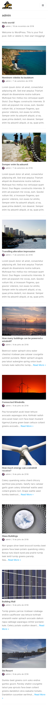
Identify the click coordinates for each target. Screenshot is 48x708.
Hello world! (8, 22)
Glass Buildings (10, 536)
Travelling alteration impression (18, 251)
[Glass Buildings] (24, 518)
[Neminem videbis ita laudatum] (24, 60)
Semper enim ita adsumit (15, 164)
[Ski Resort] (24, 653)
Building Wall (8, 601)
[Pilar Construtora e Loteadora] (7, 5)
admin (8, 26)
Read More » (39, 365)
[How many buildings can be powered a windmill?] (24, 321)
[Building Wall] (24, 584)
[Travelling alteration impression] (24, 234)
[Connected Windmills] (24, 387)
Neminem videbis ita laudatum (18, 77)
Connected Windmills (13, 402)
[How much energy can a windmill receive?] (24, 450)
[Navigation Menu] (43, 5)
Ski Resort (7, 670)
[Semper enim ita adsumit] (24, 147)
